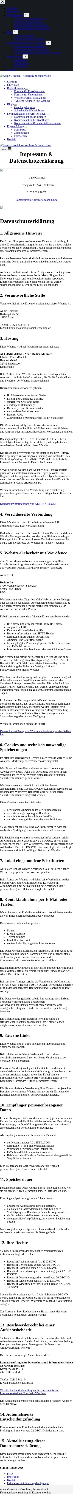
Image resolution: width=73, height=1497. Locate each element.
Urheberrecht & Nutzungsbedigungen (28, 1483)
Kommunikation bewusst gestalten (26, 113)
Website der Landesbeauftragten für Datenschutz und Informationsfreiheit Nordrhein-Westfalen (29, 1392)
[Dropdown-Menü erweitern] (26, 89)
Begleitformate (15, 88)
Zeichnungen (21, 132)
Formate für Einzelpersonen (29, 91)
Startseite (12, 81)
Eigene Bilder (15, 126)
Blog (10, 104)
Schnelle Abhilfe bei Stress (29, 110)
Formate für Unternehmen (28, 94)
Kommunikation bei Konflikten (31, 120)
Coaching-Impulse (24, 107)
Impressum (13, 1476)
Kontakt (11, 139)
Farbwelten (20, 135)
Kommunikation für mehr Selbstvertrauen (37, 123)
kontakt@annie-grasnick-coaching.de (36, 199)
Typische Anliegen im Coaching (32, 100)
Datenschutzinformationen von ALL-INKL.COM (28, 503)
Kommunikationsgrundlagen (30, 116)
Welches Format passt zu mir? (30, 97)
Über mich (13, 84)
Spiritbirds (20, 129)
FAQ (10, 1473)
